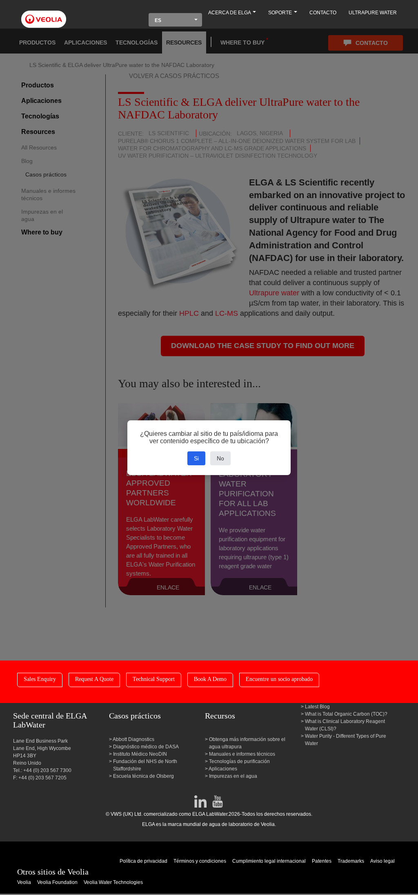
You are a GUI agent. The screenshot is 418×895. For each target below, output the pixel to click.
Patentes (321, 861)
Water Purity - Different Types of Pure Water (345, 739)
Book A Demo (210, 679)
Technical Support (154, 679)
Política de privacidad (143, 861)
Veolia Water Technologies (113, 882)
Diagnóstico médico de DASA (146, 747)
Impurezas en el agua (233, 776)
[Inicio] (43, 14)
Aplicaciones (223, 769)
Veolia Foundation (57, 882)
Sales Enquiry (40, 679)
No (220, 458)
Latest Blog (317, 707)
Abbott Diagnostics (133, 739)
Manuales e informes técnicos (242, 754)
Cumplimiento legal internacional (269, 861)
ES (158, 20)
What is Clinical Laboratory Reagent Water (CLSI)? (345, 725)
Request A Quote (94, 679)
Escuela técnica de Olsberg (143, 776)
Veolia (24, 882)
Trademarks (351, 861)
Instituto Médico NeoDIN (140, 754)
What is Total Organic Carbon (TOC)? (346, 714)
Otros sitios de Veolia (53, 871)
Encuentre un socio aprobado (279, 679)
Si (196, 458)
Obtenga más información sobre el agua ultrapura (247, 743)
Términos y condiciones (199, 861)
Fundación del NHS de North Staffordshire (145, 765)
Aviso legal (382, 861)
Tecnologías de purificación (239, 761)
